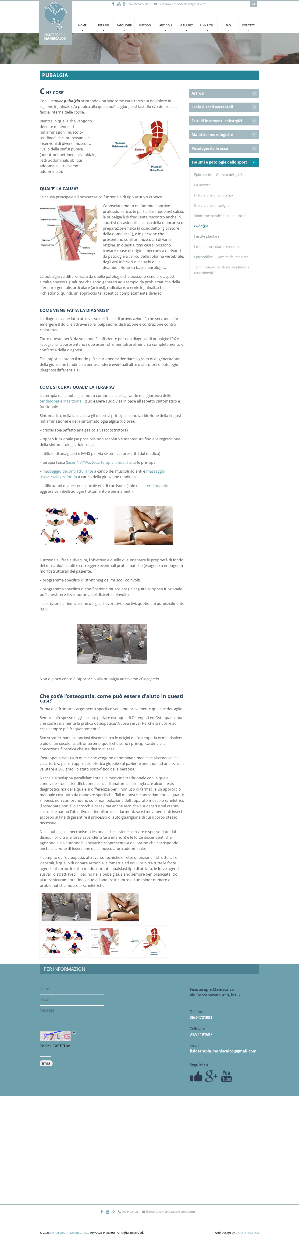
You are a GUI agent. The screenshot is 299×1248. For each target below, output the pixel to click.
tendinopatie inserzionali (61, 401)
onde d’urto (125, 462)
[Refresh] (74, 1033)
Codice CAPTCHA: (55, 1046)
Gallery (186, 25)
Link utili (207, 25)
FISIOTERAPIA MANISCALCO (69, 1232)
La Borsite (202, 184)
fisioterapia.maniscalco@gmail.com (223, 1051)
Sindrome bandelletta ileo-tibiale (220, 215)
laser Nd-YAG (78, 462)
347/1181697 (201, 1034)
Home (82, 25)
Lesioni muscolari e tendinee (217, 246)
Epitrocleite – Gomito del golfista (220, 174)
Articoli (165, 25)
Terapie (103, 25)
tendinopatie (157, 485)
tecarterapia (103, 462)
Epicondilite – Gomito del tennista (221, 256)
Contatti (249, 25)
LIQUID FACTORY (247, 1232)
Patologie (124, 25)
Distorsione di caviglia (211, 205)
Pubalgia (201, 226)
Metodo (145, 25)
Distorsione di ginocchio (213, 195)
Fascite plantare (206, 236)
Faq (228, 25)
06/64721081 (201, 1017)
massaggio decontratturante (68, 471)
